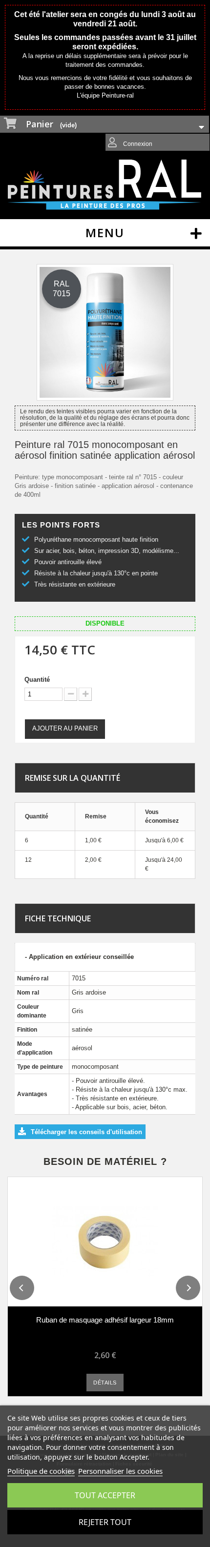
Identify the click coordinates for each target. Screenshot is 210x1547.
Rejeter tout (105, 1522)
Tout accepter (105, 1495)
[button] (22, 1288)
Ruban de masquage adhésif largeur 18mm (105, 1320)
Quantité (37, 679)
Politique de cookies (41, 1471)
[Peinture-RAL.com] (105, 185)
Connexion (137, 144)
